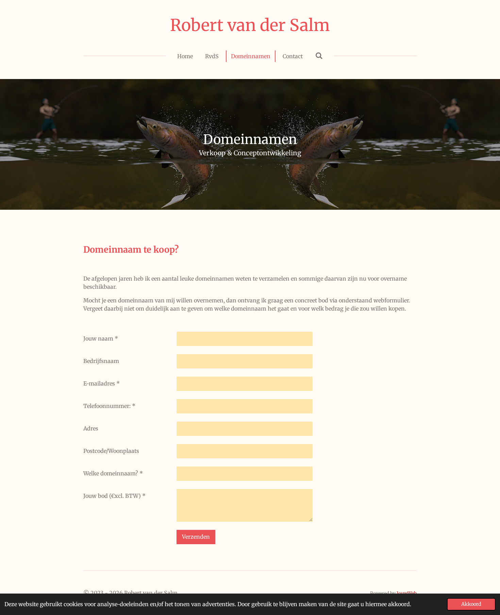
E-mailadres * (101, 383)
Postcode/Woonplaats (111, 450)
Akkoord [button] (471, 604)
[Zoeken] (319, 55)
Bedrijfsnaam (101, 361)
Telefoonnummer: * (109, 406)
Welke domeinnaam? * (113, 473)
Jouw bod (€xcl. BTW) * (114, 495)
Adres (90, 428)
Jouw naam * (100, 338)
